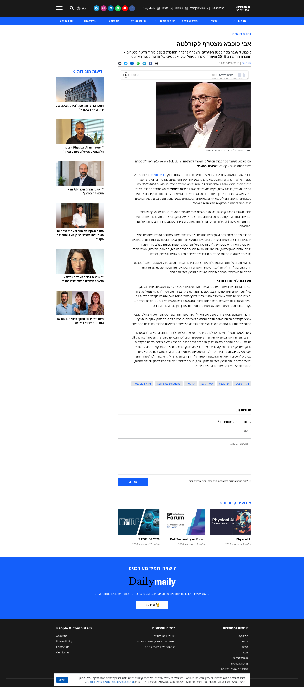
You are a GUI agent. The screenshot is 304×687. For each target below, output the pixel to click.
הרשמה (150, 604)
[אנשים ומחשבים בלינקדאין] (110, 8)
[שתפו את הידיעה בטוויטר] (127, 63)
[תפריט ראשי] (59, 8)
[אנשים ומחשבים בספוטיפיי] (117, 8)
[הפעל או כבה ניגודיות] (78, 8)
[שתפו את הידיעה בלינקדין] (133, 63)
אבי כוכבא (224, 383)
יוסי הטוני (246, 63)
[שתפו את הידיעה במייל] (121, 63)
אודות (245, 647)
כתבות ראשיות (241, 34)
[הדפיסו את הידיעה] (157, 63)
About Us (61, 636)
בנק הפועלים (242, 383)
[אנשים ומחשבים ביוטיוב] (125, 8)
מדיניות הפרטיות (239, 663)
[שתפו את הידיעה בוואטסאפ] (139, 63)
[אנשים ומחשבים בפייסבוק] (132, 8)
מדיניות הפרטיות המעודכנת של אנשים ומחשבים (110, 682)
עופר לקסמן (207, 383)
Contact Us (62, 647)
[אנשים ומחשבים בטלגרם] (96, 8)
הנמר (245, 652)
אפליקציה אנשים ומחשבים (234, 669)
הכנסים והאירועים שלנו (163, 636)
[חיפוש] (71, 8)
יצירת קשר (242, 636)
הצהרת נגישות (240, 658)
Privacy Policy (64, 641)
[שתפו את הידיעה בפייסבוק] (152, 63)
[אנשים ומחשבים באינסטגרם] (103, 8)
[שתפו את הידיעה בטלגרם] (145, 63)
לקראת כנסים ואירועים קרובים (160, 647)
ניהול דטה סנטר (142, 383)
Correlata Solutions (168, 383)
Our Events (62, 652)
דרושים (244, 641)
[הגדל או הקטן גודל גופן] (84, 8)
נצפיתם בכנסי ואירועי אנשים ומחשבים (156, 641)
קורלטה (191, 383)
